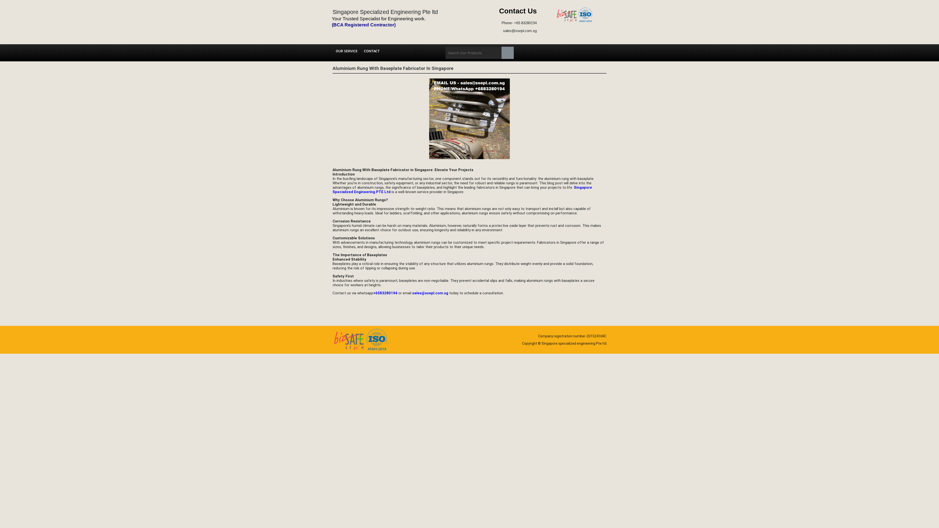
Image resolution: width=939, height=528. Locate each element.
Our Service (347, 51)
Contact (372, 51)
